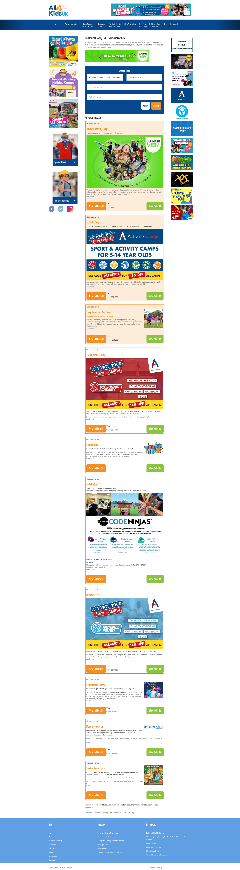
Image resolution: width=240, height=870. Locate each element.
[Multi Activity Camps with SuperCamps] (151, 9)
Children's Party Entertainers (108, 837)
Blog (165, 24)
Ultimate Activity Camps (97, 129)
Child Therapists (130, 24)
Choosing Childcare (153, 847)
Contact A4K (174, 24)
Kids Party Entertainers (142, 25)
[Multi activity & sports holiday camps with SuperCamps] (182, 145)
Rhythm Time (92, 445)
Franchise (52, 844)
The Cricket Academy (96, 355)
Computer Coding (101, 25)
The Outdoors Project (96, 768)
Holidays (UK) (103, 844)
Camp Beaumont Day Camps (99, 312)
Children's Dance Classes (155, 25)
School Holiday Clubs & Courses (110, 852)
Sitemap (52, 860)
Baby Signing (151, 843)
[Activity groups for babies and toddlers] (153, 449)
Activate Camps (93, 222)
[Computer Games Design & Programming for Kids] (182, 112)
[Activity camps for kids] (153, 727)
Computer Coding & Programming (111, 841)
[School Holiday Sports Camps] (182, 212)
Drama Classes (103, 848)
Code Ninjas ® (92, 484)
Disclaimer (53, 856)
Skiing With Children (154, 851)
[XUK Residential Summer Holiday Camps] (182, 179)
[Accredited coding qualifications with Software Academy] (182, 78)
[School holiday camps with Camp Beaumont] (182, 128)
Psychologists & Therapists (108, 833)
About (51, 852)
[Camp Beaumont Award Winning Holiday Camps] (63, 50)
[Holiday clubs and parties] (153, 775)
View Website (155, 206)
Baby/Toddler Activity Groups (87, 25)
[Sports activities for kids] (153, 690)
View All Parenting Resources (157, 855)
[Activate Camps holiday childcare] (182, 95)
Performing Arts (71, 24)
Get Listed (52, 848)
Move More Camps (94, 726)
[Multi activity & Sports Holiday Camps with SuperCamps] (63, 112)
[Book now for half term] (153, 319)
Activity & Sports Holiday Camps (115, 25)
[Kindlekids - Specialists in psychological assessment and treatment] (182, 44)
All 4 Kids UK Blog (55, 841)
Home (56, 24)
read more (90, 196)
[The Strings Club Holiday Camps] (63, 82)
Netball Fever (92, 595)
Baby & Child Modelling (155, 833)
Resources (53, 837)
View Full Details (96, 206)
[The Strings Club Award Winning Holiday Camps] (182, 61)
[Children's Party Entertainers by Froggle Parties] (182, 162)
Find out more (91, 812)
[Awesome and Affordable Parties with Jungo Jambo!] (182, 196)
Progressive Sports (95, 685)
